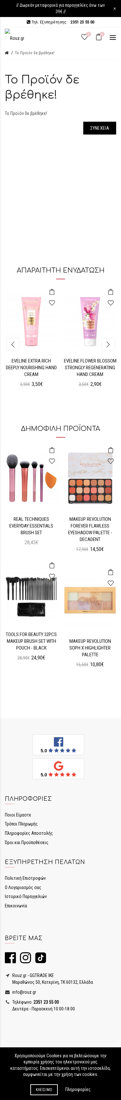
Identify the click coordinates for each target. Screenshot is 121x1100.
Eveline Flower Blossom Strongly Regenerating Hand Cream (90, 367)
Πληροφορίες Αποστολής (29, 833)
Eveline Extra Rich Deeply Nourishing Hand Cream (31, 367)
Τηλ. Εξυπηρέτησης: (62, 22)
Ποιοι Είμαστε (18, 814)
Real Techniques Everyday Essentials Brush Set (31, 526)
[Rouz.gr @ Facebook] (10, 960)
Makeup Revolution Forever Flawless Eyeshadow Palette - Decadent (90, 529)
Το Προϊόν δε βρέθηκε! (35, 52)
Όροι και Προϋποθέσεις (26, 842)
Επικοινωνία (16, 905)
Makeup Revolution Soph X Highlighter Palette (90, 648)
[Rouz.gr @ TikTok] (39, 960)
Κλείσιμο (44, 1089)
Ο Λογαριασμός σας (23, 887)
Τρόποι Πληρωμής (21, 823)
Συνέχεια (99, 128)
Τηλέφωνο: (35, 1002)
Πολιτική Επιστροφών (25, 878)
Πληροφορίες (78, 1089)
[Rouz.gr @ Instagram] (24, 960)
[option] (31, 340)
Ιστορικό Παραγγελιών (26, 896)
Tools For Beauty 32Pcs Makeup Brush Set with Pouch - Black (31, 641)
